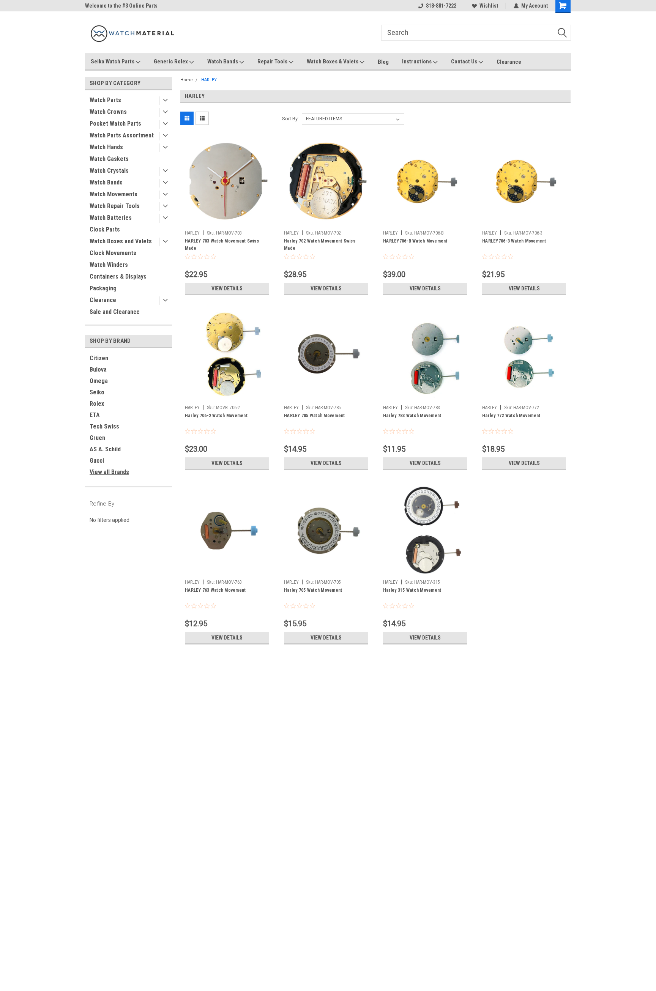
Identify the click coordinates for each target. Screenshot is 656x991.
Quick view (227, 221)
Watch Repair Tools (115, 206)
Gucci (97, 460)
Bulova (98, 369)
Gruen (97, 437)
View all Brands (109, 472)
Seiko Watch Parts (113, 61)
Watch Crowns (108, 111)
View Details (227, 288)
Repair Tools (273, 61)
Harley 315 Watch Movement (412, 590)
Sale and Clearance (115, 311)
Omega (99, 380)
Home (186, 79)
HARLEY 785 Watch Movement (314, 415)
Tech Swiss (104, 426)
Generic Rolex (171, 61)
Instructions (417, 61)
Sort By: (290, 118)
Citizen (99, 358)
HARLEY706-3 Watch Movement (514, 241)
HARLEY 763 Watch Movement (215, 590)
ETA (95, 415)
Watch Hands (106, 147)
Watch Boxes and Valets (121, 241)
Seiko (97, 392)
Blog (383, 61)
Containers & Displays (118, 276)
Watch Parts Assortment (122, 135)
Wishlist (488, 6)
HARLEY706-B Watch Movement (415, 241)
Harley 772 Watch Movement (511, 415)
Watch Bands (223, 61)
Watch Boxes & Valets (333, 61)
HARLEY (209, 79)
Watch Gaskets (109, 158)
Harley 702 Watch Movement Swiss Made (319, 244)
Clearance (509, 61)
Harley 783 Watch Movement (412, 415)
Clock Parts (105, 229)
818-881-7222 (441, 6)
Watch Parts (105, 100)
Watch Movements (113, 194)
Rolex (97, 403)
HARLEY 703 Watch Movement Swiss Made (222, 244)
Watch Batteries (111, 217)
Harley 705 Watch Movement (313, 590)
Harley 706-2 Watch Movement (216, 415)
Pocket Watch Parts (115, 123)
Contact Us (464, 61)
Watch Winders (109, 264)
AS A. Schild (105, 449)
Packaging (103, 288)
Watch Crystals (109, 170)
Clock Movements (113, 253)
